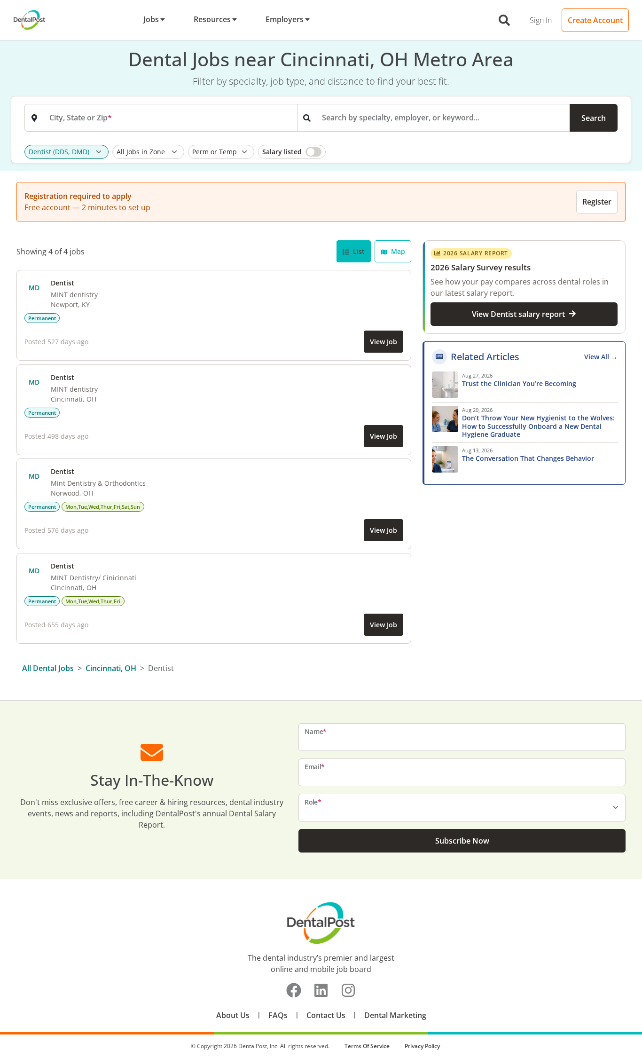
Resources (212, 19)
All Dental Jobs (48, 668)
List (358, 251)
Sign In (541, 20)
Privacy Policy (422, 1046)
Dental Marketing (395, 1015)
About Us (233, 1015)
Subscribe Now (462, 841)
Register (596, 202)
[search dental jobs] (504, 20)
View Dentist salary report (518, 313)
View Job (383, 341)
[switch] (292, 152)
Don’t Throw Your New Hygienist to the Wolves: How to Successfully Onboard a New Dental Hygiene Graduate (538, 426)
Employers (285, 19)
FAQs (278, 1015)
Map (397, 251)
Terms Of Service (367, 1046)
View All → (601, 356)
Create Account (595, 20)
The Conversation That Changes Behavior (528, 458)
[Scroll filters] (615, 152)
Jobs (151, 19)
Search (593, 118)
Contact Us (325, 1015)
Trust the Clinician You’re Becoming (520, 383)
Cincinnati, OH (111, 668)
